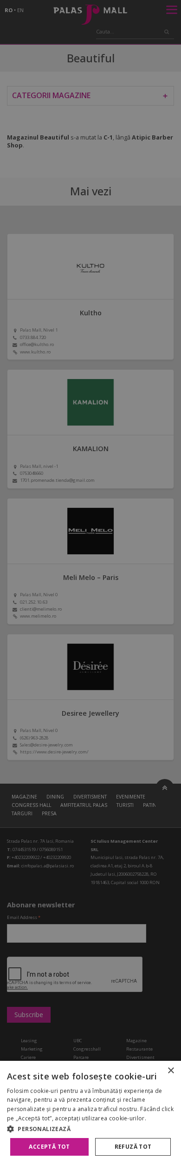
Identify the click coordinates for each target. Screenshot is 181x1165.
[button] (90, 1128)
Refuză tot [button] (133, 1147)
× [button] (170, 1070)
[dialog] (90, 1113)
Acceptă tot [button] (49, 1147)
